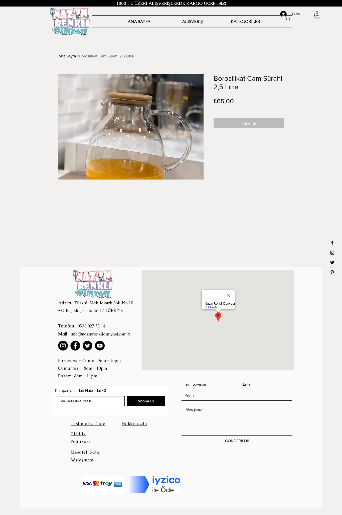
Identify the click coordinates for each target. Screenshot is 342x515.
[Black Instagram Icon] (332, 252)
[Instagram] (63, 346)
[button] (317, 14)
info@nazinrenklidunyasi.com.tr (100, 334)
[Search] (288, 19)
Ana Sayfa (67, 56)
